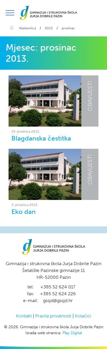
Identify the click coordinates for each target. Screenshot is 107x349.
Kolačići (83, 316)
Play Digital (72, 333)
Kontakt (24, 316)
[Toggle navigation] (10, 13)
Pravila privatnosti (53, 316)
